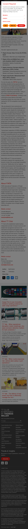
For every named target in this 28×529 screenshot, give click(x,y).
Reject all (13, 25)
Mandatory (5, 15)
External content (6, 21)
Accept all (21, 25)
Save (5, 25)
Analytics (5, 18)
